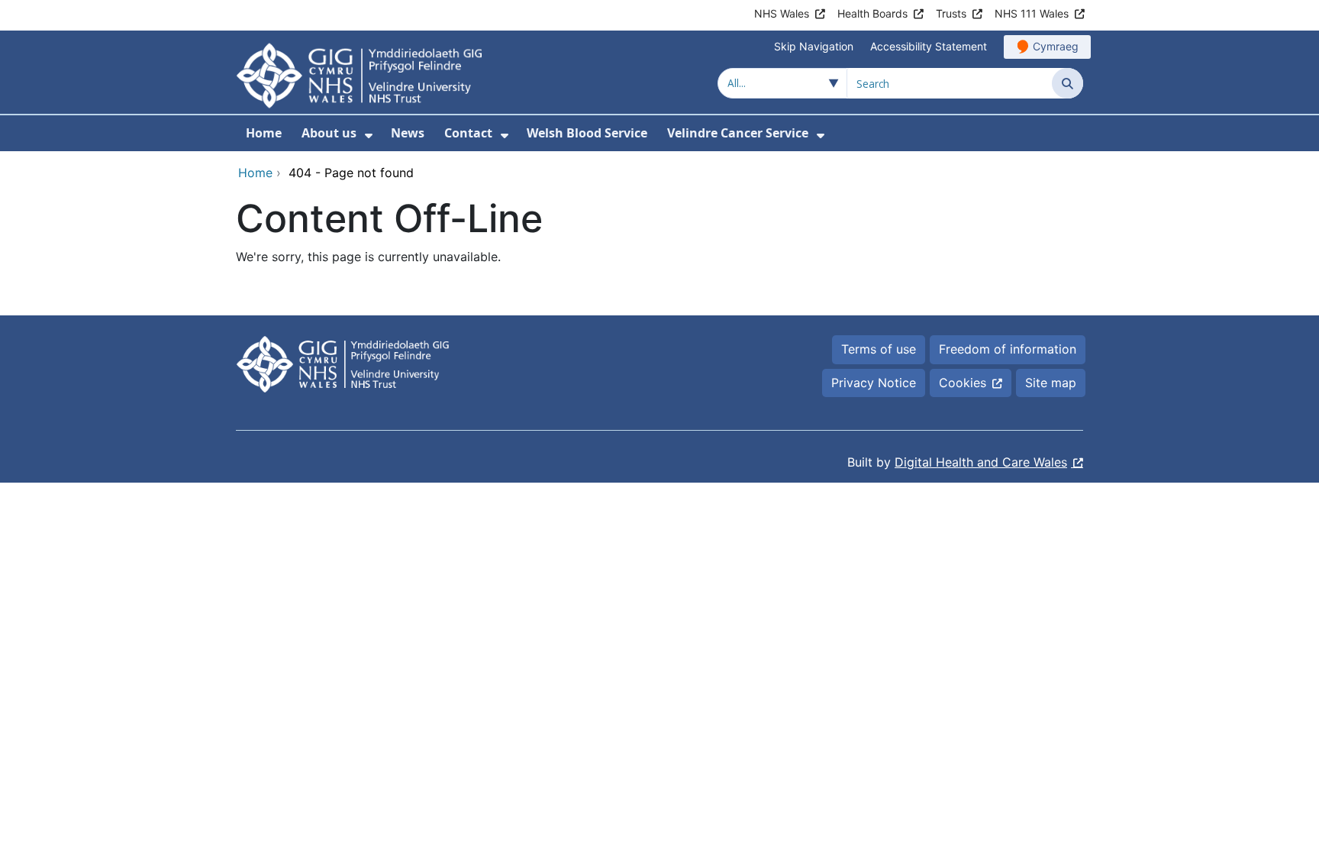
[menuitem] (368, 135)
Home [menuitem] (264, 132)
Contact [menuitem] (468, 132)
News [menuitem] (407, 132)
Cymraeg (1056, 46)
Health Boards (872, 13)
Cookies (962, 382)
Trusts (951, 13)
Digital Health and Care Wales (981, 462)
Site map (1050, 382)
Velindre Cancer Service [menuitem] (737, 132)
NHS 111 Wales (1032, 13)
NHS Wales (781, 13)
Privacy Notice (873, 382)
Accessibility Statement (928, 46)
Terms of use (878, 349)
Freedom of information (1007, 349)
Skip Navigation (813, 46)
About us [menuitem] (329, 132)
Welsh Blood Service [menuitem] (587, 132)
